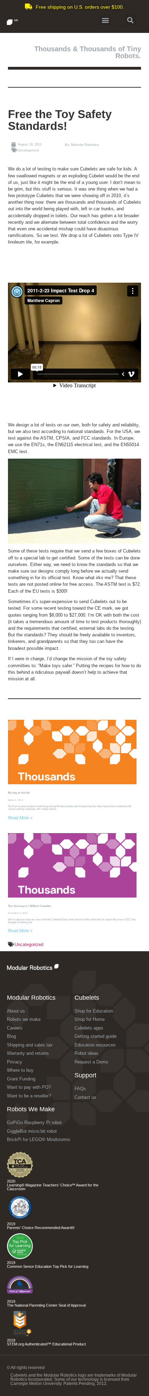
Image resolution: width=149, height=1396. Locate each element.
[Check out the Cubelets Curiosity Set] (20, 1176)
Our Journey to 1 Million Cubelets (29, 906)
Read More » (20, 817)
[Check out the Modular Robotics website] (47, 966)
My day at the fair (19, 792)
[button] (105, 20)
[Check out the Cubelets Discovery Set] (20, 1218)
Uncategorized (29, 944)
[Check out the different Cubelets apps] (20, 1257)
